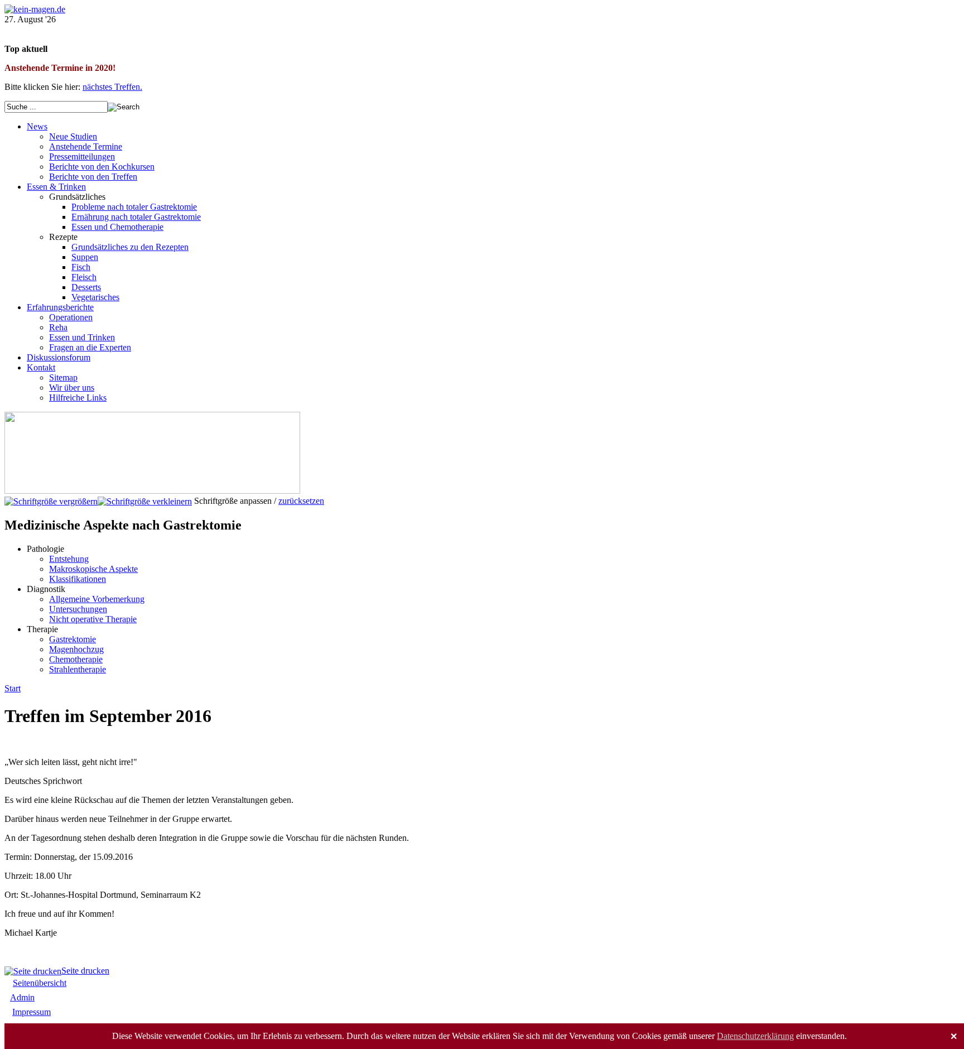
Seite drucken (85, 970)
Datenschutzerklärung (755, 1036)
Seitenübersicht (39, 983)
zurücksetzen (301, 501)
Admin (22, 997)
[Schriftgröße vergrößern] (51, 501)
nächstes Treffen (111, 87)
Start (12, 688)
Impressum (31, 1012)
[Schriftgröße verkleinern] (145, 501)
